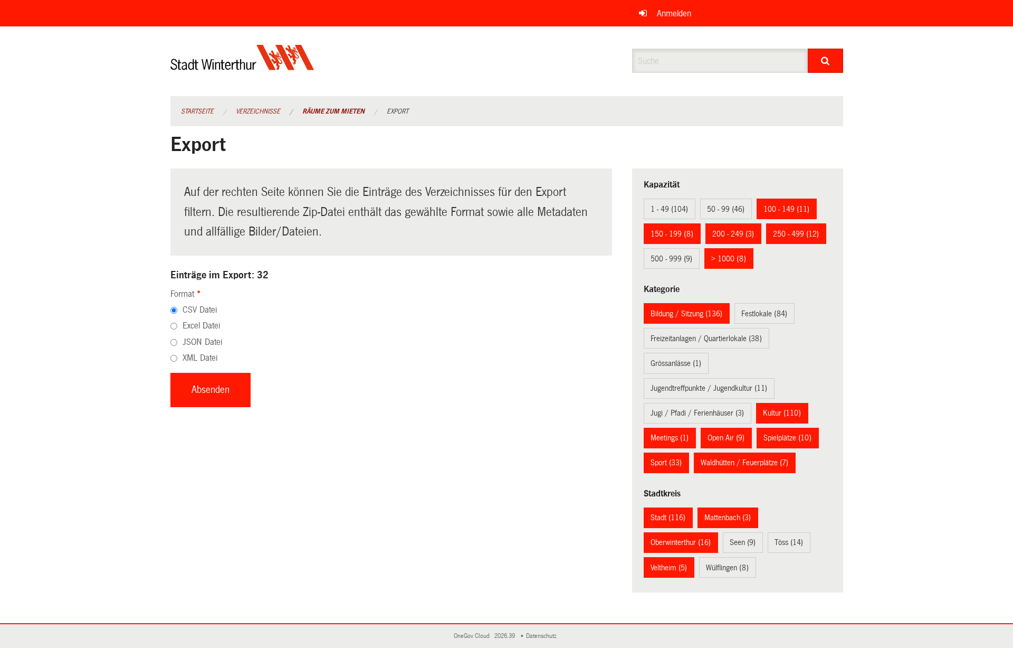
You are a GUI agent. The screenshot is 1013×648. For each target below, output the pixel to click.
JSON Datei (202, 341)
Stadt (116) (668, 517)
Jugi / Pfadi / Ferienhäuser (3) (697, 413)
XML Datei (200, 357)
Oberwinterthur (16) (681, 542)
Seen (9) (743, 542)
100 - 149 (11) (786, 209)
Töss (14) (789, 542)
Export (397, 111)
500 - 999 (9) (671, 259)
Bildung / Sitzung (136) (686, 313)
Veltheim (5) (669, 568)
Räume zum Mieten (333, 111)
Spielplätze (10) (787, 438)
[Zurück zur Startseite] (242, 66)
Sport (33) (666, 462)
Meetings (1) (670, 438)
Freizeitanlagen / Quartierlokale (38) (706, 338)
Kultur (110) (782, 413)
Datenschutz (543, 636)
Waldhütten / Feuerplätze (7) (744, 462)
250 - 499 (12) (796, 234)
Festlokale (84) (764, 313)
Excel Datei (201, 325)
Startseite (197, 111)
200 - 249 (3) (733, 234)
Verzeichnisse (258, 111)
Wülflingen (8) (727, 568)
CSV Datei (200, 309)
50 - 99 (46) (725, 209)
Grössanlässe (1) (676, 363)
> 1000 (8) (728, 259)
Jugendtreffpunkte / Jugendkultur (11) (709, 388)
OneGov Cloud (473, 636)
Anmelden (674, 13)
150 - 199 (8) (672, 234)
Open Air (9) (726, 438)
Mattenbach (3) (727, 517)
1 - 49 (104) (669, 209)
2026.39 (505, 636)
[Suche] (825, 61)
